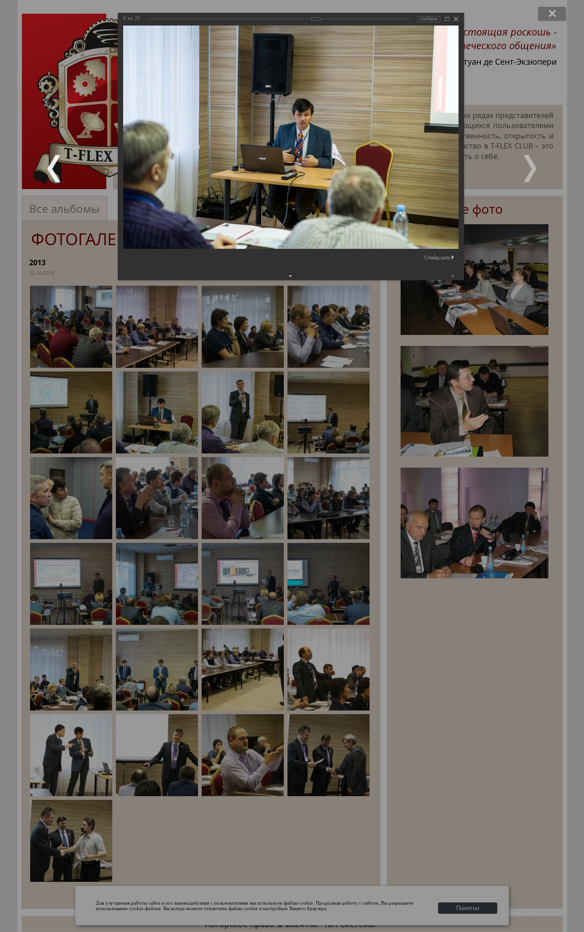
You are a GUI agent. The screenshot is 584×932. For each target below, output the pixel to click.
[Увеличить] (447, 19)
